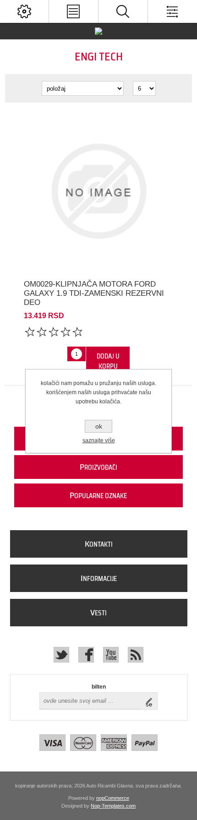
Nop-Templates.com (113, 806)
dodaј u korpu (108, 361)
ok (98, 426)
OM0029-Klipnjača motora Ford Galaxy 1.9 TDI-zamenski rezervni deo (94, 293)
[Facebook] (86, 654)
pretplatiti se (151, 701)
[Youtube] (111, 654)
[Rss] (135, 654)
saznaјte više (98, 440)
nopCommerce (112, 798)
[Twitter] (61, 654)
